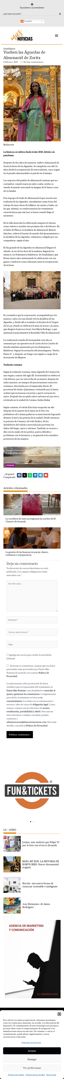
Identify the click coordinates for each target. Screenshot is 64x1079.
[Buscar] (60, 14)
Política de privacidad (35, 1075)
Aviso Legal (51, 1075)
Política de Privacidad (37, 725)
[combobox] (31, 14)
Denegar (32, 1059)
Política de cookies (16, 1075)
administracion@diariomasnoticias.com (26, 722)
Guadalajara (9, 48)
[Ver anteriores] (5, 918)
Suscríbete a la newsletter (32, 7)
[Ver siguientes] (12, 918)
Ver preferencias (32, 1067)
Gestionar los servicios (31, 1042)
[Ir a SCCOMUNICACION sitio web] (32, 959)
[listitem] (31, 844)
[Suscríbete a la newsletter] (32, 4)
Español (28, 21)
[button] (59, 1014)
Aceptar (32, 1050)
